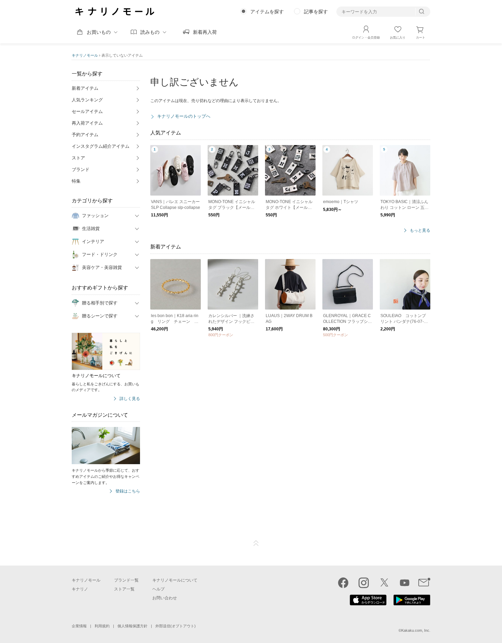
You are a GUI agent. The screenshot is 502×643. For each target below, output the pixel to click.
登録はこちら (127, 491)
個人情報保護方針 (132, 626)
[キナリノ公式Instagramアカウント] (364, 582)
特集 (76, 181)
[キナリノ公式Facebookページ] (343, 582)
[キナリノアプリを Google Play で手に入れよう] (411, 603)
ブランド (80, 169)
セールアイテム (87, 111)
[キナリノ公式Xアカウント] (384, 582)
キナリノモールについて (174, 580)
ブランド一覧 (126, 580)
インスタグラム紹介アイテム (100, 146)
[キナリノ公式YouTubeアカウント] (405, 582)
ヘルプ (158, 589)
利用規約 (102, 626)
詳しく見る (130, 399)
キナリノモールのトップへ (183, 116)
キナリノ (80, 589)
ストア (78, 157)
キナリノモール (85, 55)
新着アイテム (85, 88)
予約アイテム (85, 134)
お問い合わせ (164, 598)
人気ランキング (87, 99)
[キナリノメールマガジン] (424, 582)
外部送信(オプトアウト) (175, 626)
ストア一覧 (124, 589)
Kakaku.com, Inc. (415, 630)
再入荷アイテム (87, 123)
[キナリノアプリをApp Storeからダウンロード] (368, 603)
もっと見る (420, 230)
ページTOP (256, 543)
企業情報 (79, 626)
